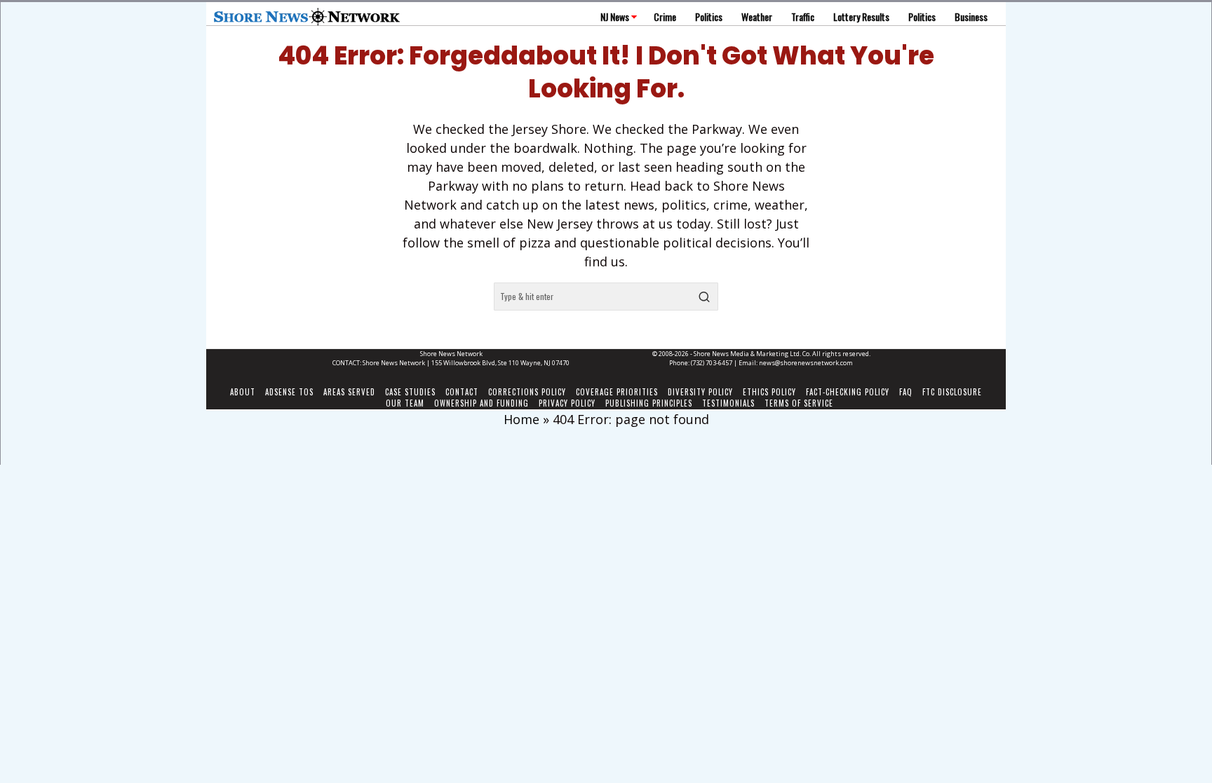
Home (521, 419)
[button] (704, 296)
